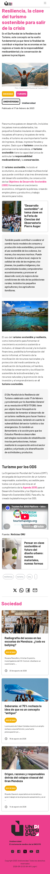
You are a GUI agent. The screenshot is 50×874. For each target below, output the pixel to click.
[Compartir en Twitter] (15, 590)
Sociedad (8, 94)
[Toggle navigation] (45, 3)
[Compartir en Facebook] (28, 590)
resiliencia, (8, 576)
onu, (29, 576)
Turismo (21, 94)
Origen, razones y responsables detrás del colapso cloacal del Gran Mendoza (25, 777)
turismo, (20, 576)
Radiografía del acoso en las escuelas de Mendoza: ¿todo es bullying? (25, 641)
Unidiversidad (11, 101)
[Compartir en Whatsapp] (21, 590)
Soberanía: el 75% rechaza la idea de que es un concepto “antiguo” (23, 709)
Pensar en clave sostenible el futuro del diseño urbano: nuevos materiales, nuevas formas (34, 553)
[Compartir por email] (35, 590)
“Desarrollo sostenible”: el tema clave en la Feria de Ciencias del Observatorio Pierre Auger (33, 216)
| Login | (34, 866)
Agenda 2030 (30, 487)
